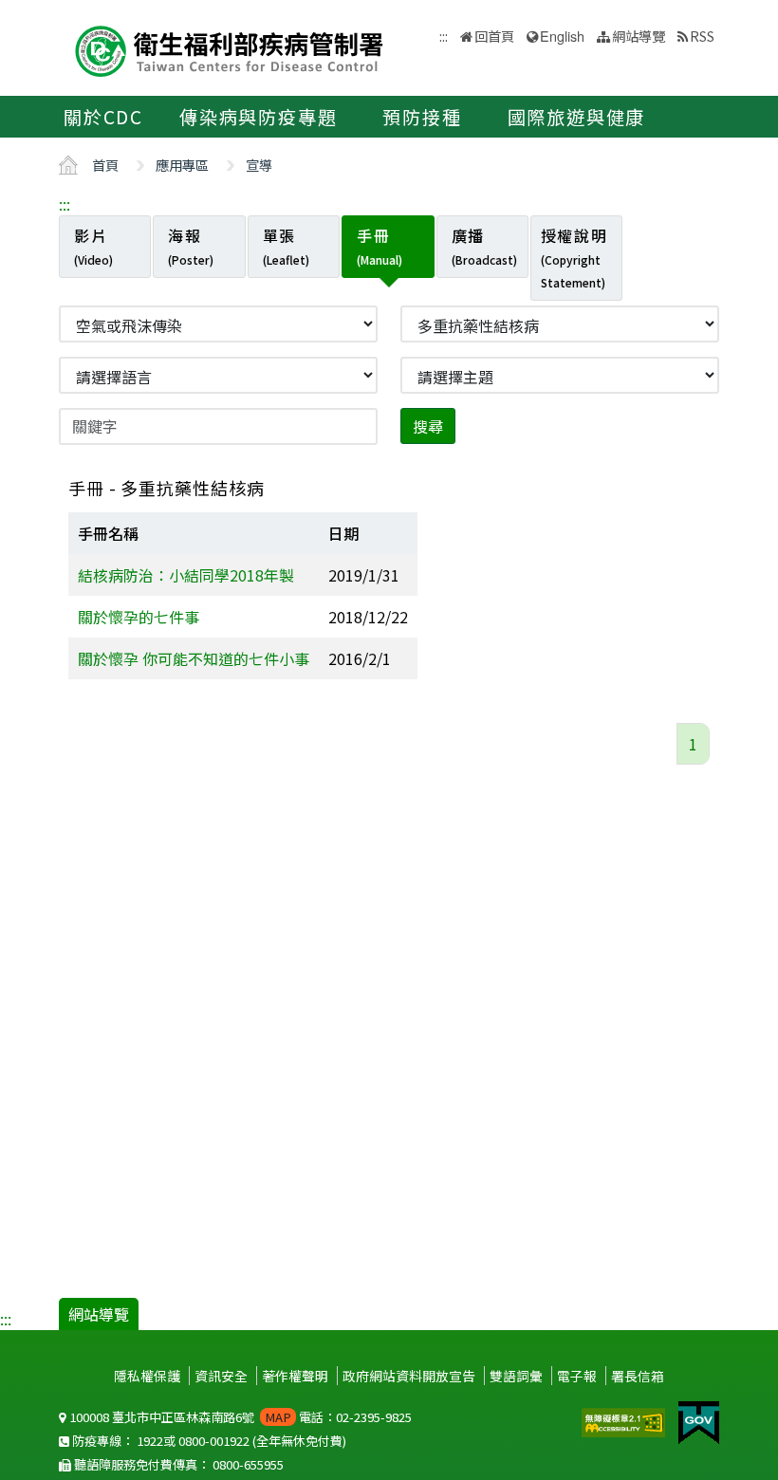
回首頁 (494, 36)
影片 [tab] (93, 246)
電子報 (577, 1375)
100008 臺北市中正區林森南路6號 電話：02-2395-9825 (239, 1417)
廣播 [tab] (484, 246)
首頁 (105, 165)
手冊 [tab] (379, 246)
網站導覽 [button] (638, 36)
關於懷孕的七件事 (138, 616)
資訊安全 (221, 1375)
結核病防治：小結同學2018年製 (186, 575)
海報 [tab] (190, 246)
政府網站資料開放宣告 (409, 1375)
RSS (702, 36)
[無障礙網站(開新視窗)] (625, 1420)
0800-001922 (214, 1441)
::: (64, 204)
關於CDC (103, 116)
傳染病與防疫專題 (258, 116)
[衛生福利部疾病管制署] (229, 48)
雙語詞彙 (516, 1375)
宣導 (259, 165)
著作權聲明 (295, 1375)
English (562, 36)
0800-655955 (248, 1464)
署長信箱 (637, 1375)
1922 (150, 1441)
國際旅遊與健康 (577, 116)
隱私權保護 (147, 1375)
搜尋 (428, 426)
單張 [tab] (286, 246)
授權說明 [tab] (574, 257)
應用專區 (182, 165)
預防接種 (421, 116)
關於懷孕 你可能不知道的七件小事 (193, 658)
